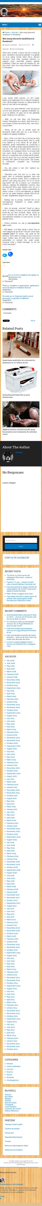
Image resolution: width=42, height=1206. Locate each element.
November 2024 (13, 707)
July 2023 (10, 751)
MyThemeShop (16, 1163)
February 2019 (12, 856)
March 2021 (11, 807)
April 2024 (11, 727)
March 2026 (11, 672)
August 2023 (12, 749)
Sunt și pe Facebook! (17, 557)
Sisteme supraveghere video (16, 1146)
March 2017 (11, 920)
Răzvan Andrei (10, 1103)
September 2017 (13, 903)
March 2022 (11, 782)
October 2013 (12, 1016)
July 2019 (10, 842)
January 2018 (12, 892)
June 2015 (11, 961)
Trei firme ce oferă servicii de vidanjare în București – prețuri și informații (19, 577)
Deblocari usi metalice (14, 1150)
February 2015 (12, 972)
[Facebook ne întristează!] (2, 1182)
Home (6, 32)
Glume (9, 1075)
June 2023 (11, 754)
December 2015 (13, 944)
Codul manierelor (13, 1066)
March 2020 (11, 820)
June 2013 (11, 1027)
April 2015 (11, 967)
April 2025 (11, 694)
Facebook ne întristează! (11, 1184)
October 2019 (12, 834)
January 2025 (12, 702)
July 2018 (10, 876)
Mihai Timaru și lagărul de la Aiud (20, 594)
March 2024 (11, 729)
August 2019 (12, 840)
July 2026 (10, 661)
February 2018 (12, 889)
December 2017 (13, 895)
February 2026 (12, 674)
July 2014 (10, 991)
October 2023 (12, 743)
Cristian (19, 452)
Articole (15, 32)
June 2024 (11, 721)
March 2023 (11, 760)
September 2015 (13, 953)
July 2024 (10, 718)
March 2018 (11, 887)
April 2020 (11, 818)
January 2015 (12, 975)
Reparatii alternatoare (13, 1137)
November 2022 (13, 768)
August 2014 (12, 989)
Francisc (8, 1095)
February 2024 (12, 732)
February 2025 (12, 699)
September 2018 (13, 870)
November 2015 (13, 947)
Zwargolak (9, 1105)
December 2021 (13, 790)
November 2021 (13, 793)
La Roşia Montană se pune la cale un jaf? (20, 625)
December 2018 (13, 862)
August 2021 (12, 798)
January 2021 (12, 809)
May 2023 (11, 757)
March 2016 (11, 936)
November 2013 (13, 1013)
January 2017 (12, 925)
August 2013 (12, 1022)
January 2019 (12, 859)
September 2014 (13, 986)
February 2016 (12, 939)
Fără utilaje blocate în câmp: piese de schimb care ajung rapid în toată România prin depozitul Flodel (22, 598)
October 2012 (12, 1049)
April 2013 (11, 1033)
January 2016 (12, 942)
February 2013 (12, 1038)
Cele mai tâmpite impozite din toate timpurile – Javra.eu (21, 636)
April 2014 (11, 1000)
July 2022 (10, 779)
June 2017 (11, 911)
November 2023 (13, 740)
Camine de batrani (12, 1129)
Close (2, 1196)
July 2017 (10, 909)
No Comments (18, 49)
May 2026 (11, 666)
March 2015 (11, 969)
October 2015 (12, 950)
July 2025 (10, 691)
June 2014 (11, 994)
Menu (4, 25)
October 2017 (12, 900)
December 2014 (13, 978)
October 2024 (12, 710)
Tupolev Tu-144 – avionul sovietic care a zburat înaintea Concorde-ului (21, 583)
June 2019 (11, 845)
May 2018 (11, 881)
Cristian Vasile (14, 1161)
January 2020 (12, 826)
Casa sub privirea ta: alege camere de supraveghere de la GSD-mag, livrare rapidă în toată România (22, 589)
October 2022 (12, 771)
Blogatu (8, 1099)
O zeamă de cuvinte (13, 1109)
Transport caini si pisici (13, 1124)
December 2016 (13, 928)
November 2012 (13, 1046)
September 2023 (13, 746)
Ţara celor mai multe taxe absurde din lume (21, 638)
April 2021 (11, 804)
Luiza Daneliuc (11, 1107)
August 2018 (12, 873)
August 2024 (12, 716)
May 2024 (11, 724)
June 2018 (11, 878)
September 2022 (13, 774)
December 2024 (13, 705)
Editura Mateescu (12, 1111)
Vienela (8, 1101)
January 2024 (12, 735)
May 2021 (10, 801)
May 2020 (11, 815)
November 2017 (13, 898)
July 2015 (10, 958)
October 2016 (12, 933)
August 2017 (12, 906)
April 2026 (11, 669)
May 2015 (10, 964)
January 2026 (12, 677)
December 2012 (13, 1044)
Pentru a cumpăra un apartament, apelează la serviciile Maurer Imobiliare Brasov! (20, 287)
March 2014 (11, 1002)
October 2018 (12, 867)
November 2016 (13, 931)
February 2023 (12, 763)
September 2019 (13, 837)
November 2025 (13, 683)
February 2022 (12, 785)
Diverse (10, 1072)
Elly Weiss (9, 1097)
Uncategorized (13, 1080)
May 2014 (11, 997)
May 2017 (10, 914)
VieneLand (9, 1133)
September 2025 (13, 688)
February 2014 (12, 1005)
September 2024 (13, 713)
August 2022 (12, 776)
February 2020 (12, 823)
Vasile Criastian (10, 45)
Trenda (8, 1141)
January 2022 (12, 787)
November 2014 (13, 980)
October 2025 (12, 685)
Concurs (10, 1069)
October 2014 (12, 983)
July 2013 (10, 1024)
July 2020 (10, 812)
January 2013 (12, 1041)
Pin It (33, 321)
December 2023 (13, 738)
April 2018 (11, 884)
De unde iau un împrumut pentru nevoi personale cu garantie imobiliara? (17, 297)
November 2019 (13, 831)
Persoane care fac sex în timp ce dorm (21, 618)
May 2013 (10, 1030)
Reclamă (10, 1077)
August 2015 (12, 955)
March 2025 (11, 696)
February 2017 (12, 922)
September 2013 (13, 1019)
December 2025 (13, 680)
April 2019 (11, 851)
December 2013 (13, 1011)
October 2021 (12, 796)
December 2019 (13, 829)
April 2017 (11, 917)
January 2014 (12, 1008)
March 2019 (11, 853)
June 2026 (11, 663)
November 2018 (13, 865)
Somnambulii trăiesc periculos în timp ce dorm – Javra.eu (21, 616)
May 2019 (11, 848)
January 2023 (12, 765)
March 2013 (11, 1035)
